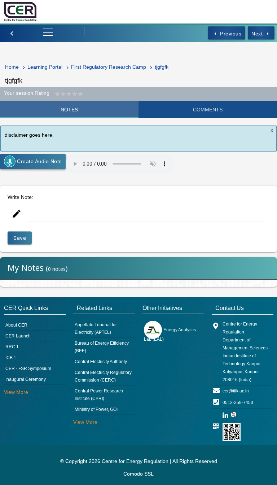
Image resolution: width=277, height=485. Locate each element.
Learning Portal (44, 67)
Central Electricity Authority (101, 361)
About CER (16, 325)
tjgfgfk (161, 67)
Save (19, 238)
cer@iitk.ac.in (236, 390)
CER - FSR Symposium (28, 368)
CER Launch (18, 336)
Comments (208, 109)
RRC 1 (12, 346)
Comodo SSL (138, 474)
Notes (69, 109)
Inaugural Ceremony (25, 379)
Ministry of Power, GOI (96, 409)
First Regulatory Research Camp (108, 67)
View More (16, 392)
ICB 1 (10, 357)
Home (12, 67)
